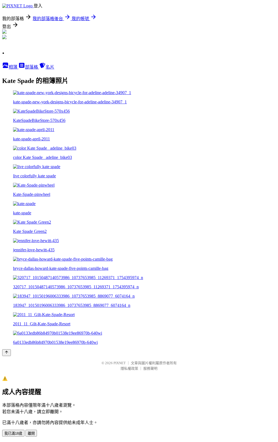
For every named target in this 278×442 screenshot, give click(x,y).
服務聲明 (150, 368)
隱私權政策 (129, 368)
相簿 (13, 67)
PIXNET (119, 363)
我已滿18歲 (13, 433)
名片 (50, 67)
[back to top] (6, 352)
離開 (31, 433)
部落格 (32, 67)
